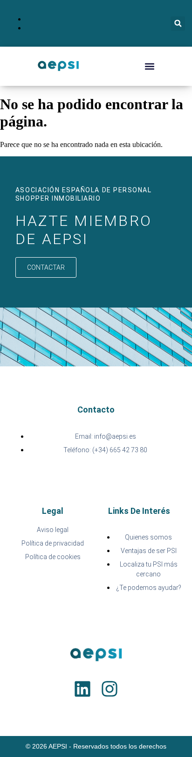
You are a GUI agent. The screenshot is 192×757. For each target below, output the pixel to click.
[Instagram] (109, 689)
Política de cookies (53, 557)
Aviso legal (53, 529)
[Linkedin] (82, 689)
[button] (178, 23)
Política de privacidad (52, 543)
